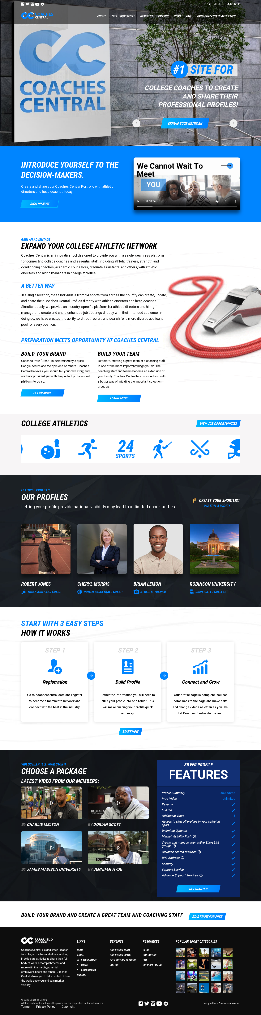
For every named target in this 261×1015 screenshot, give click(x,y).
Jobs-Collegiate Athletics (216, 16)
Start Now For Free (207, 917)
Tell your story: (87, 960)
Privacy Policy (45, 1007)
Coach (84, 965)
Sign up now (39, 204)
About (101, 16)
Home (80, 950)
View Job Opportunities (218, 424)
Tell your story (123, 16)
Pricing (163, 16)
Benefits (146, 16)
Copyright (68, 1007)
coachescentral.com (50, 695)
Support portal (152, 965)
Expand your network (123, 960)
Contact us (149, 955)
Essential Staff (88, 969)
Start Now (130, 731)
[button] (182, 132)
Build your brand (120, 955)
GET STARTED (198, 889)
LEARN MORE (42, 393)
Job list (115, 965)
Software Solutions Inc (228, 1003)
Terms (25, 1007)
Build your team (120, 950)
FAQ (188, 16)
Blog (177, 16)
